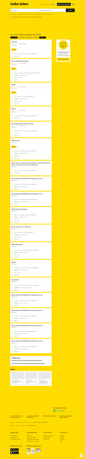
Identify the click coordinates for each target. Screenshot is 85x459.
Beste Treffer (14, 37)
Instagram (62, 435)
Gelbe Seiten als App (31, 437)
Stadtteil (42, 37)
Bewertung (21, 37)
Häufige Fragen (13, 437)
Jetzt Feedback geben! (63, 59)
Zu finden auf (64, 432)
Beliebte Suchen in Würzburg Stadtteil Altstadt (66, 416)
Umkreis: (13, 14)
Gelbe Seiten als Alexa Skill (33, 441)
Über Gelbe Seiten (32, 432)
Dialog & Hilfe (14, 432)
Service (47, 4)
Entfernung (28, 37)
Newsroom (29, 435)
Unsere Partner (47, 432)
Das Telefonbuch (47, 437)
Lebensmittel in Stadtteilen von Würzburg (33, 416)
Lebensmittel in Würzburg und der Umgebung (16, 416)
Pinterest (62, 439)
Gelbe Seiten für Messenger (33, 439)
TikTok (61, 441)
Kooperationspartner (48, 435)
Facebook (62, 437)
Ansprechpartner (14, 435)
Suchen (42, 4)
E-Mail (14, 49)
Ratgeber (53, 4)
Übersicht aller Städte (15, 439)
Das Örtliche (46, 439)
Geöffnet (36, 37)
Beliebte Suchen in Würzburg (49, 416)
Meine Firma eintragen (64, 4)
